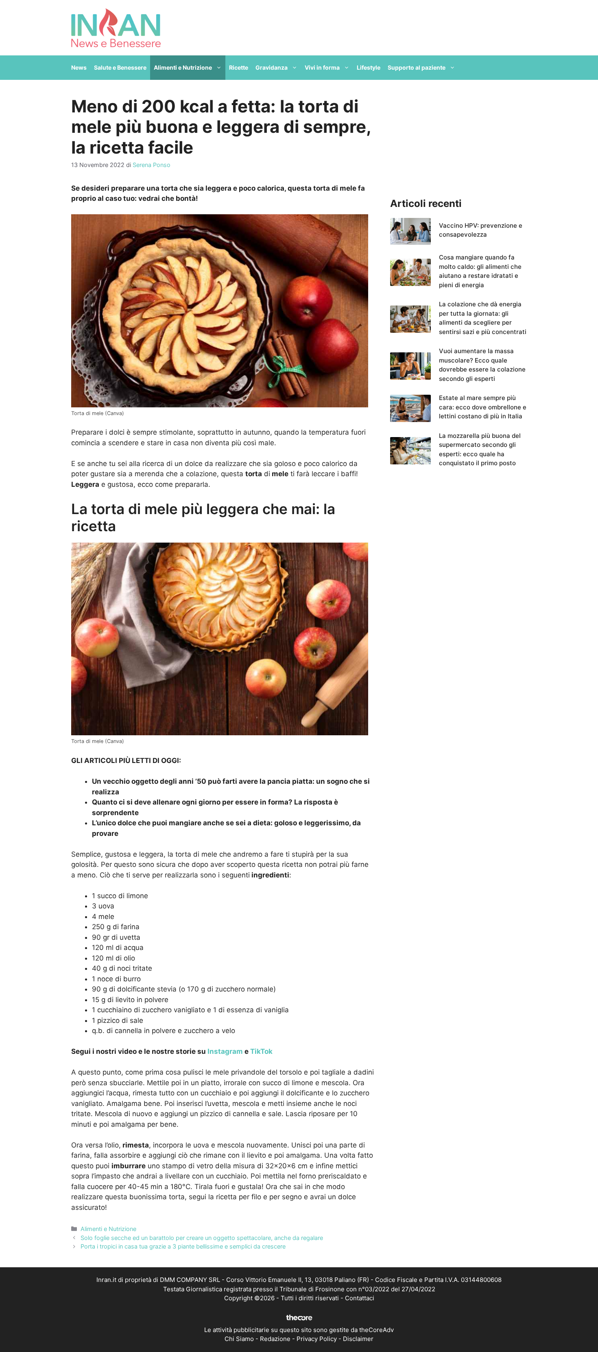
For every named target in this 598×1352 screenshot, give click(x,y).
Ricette (238, 67)
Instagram (225, 1051)
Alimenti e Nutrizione (183, 67)
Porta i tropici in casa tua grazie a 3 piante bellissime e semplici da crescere (183, 1246)
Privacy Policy (317, 1339)
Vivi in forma (322, 67)
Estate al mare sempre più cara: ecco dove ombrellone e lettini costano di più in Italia (482, 407)
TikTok (261, 1051)
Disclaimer (358, 1339)
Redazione (275, 1339)
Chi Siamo (239, 1339)
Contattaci (359, 1298)
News (79, 67)
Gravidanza (271, 67)
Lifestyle (368, 67)
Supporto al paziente (416, 67)
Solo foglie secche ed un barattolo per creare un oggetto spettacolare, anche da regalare (202, 1237)
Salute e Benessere (120, 67)
